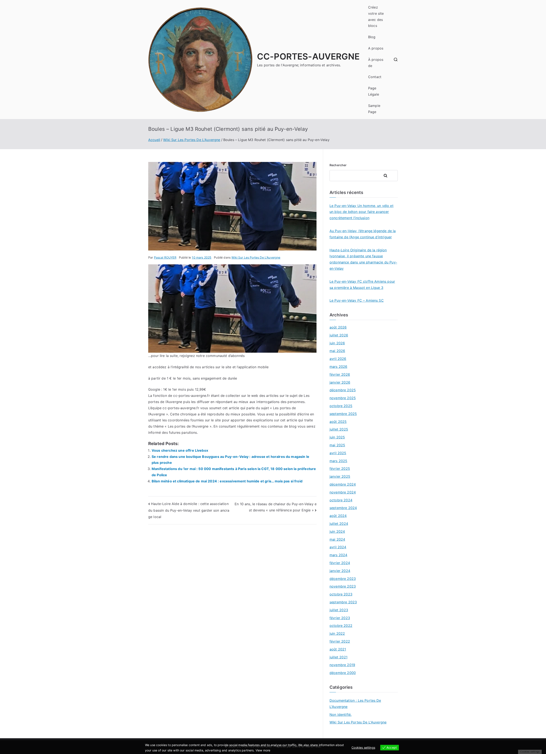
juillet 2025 (339, 429)
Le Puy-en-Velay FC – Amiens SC (357, 300)
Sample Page (374, 108)
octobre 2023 (341, 594)
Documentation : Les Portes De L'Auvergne (355, 703)
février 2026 (340, 374)
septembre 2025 (343, 414)
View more (263, 750)
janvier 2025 (340, 476)
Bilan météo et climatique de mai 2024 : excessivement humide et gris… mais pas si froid (227, 481)
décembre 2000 (343, 673)
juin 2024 (337, 531)
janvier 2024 (340, 571)
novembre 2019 (342, 665)
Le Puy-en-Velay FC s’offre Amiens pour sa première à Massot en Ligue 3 (362, 284)
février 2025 (340, 468)
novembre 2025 (343, 398)
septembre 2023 (343, 602)
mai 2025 (337, 445)
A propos (375, 48)
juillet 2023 (339, 610)
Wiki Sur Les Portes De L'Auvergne (255, 257)
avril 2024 (338, 547)
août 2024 (338, 516)
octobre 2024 (341, 500)
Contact (374, 77)
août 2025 (338, 421)
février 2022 (340, 641)
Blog (372, 37)
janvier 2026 (340, 382)
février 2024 (340, 563)
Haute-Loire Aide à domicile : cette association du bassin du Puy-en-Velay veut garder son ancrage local (188, 510)
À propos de (375, 62)
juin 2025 (337, 437)
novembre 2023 (343, 586)
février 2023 (340, 618)
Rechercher (338, 165)
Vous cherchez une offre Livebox (180, 450)
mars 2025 (338, 461)
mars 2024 (338, 555)
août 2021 (338, 649)
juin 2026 (337, 343)
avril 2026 (338, 359)
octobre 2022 (341, 625)
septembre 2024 (343, 508)
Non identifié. (340, 714)
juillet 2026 (339, 335)
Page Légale (373, 91)
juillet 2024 (339, 523)
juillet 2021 (338, 657)
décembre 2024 (343, 484)
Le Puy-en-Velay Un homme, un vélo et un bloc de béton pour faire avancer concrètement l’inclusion (362, 212)
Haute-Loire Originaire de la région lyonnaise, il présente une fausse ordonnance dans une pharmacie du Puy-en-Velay (363, 259)
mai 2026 (337, 351)
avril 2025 (338, 453)
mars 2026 (338, 366)
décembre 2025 (343, 390)
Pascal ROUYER (165, 257)
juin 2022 (337, 633)
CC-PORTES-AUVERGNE (308, 56)
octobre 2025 (341, 406)
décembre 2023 (343, 578)
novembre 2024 (343, 492)
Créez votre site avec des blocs (376, 16)
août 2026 (338, 327)
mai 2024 (337, 539)
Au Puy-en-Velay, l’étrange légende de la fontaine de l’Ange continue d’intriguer (363, 234)
